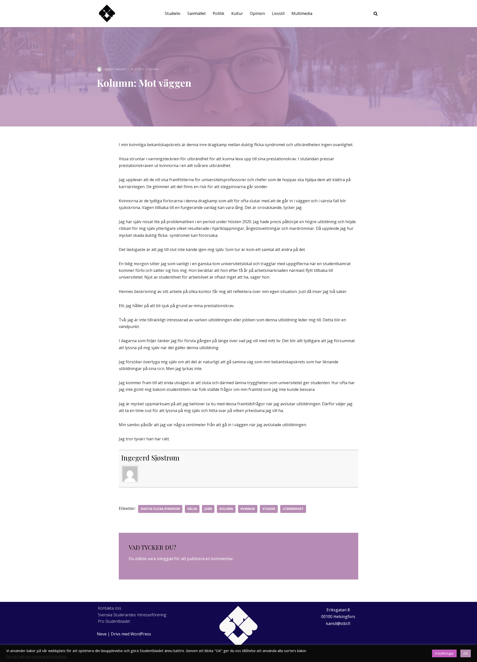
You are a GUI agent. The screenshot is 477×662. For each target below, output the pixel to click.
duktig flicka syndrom (160, 509)
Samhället (196, 13)
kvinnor (247, 509)
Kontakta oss (109, 608)
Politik (218, 13)
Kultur (237, 13)
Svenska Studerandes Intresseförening (132, 615)
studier (268, 509)
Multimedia (301, 13)
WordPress (140, 634)
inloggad (165, 558)
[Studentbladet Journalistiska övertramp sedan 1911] (107, 13)
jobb (208, 509)
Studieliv (172, 13)
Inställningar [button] (444, 653)
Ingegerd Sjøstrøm (114, 69)
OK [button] (465, 653)
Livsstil (278, 13)
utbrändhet (293, 509)
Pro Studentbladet (114, 621)
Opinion (257, 13)
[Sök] (375, 13)
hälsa (192, 509)
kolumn (226, 509)
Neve (102, 634)
